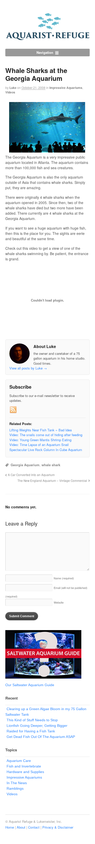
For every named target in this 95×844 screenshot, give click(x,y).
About (21, 827)
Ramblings (15, 788)
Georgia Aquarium (25, 464)
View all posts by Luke (28, 368)
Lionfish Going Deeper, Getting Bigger (37, 726)
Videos (10, 92)
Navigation (44, 52)
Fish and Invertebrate (24, 766)
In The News (17, 783)
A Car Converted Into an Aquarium (31, 475)
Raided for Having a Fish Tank (31, 731)
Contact (34, 827)
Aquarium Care (19, 761)
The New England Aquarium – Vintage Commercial (52, 481)
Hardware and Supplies (25, 772)
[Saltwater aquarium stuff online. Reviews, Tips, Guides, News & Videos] (47, 38)
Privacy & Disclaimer (57, 827)
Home (9, 827)
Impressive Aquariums (65, 87)
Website (59, 602)
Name (64, 578)
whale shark (51, 464)
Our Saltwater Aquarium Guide (29, 685)
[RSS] (13, 409)
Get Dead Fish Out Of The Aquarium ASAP (41, 737)
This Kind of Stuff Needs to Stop (32, 720)
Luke (12, 87)
